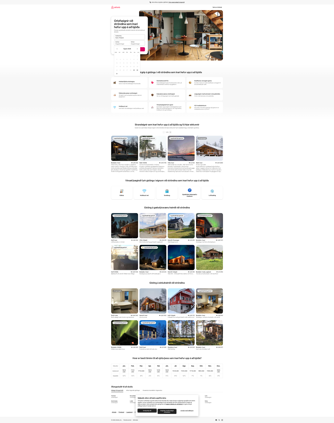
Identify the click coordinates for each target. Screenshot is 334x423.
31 (116, 73)
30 (137, 70)
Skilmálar (135, 420)
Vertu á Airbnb (217, 7)
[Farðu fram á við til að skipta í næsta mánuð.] (137, 48)
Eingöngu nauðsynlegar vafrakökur (167, 411)
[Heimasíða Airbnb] (115, 7)
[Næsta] (170, 132)
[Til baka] (163, 132)
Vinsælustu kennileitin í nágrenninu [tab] (152, 390)
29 (134, 70)
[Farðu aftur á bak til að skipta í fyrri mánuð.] (117, 48)
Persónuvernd (127, 420)
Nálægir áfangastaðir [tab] (117, 390)
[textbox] (121, 44)
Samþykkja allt (147, 410)
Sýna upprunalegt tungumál (177, 2)
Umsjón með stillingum (186, 410)
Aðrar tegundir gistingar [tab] (133, 390)
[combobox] (129, 38)
